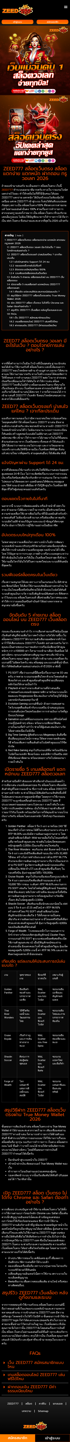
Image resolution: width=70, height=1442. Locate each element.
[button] (65, 6)
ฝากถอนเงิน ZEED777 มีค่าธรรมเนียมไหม (32, 1389)
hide (19, 235)
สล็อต (28, 1404)
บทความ (26, 1411)
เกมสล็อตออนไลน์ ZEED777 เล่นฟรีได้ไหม (36, 1377)
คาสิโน (42, 1404)
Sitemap (43, 1411)
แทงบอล (58, 1404)
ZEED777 (7, 190)
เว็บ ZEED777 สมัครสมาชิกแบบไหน (36, 1365)
